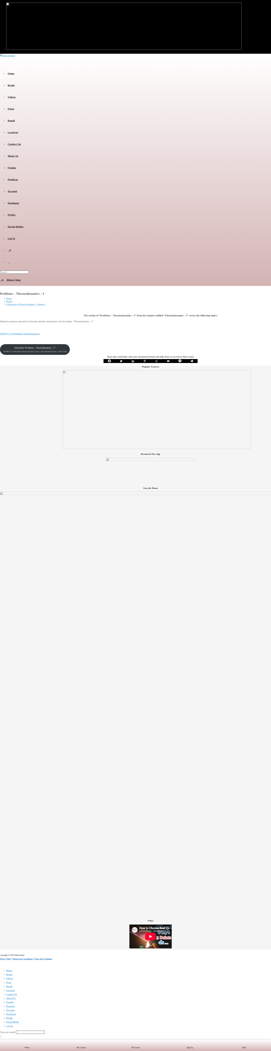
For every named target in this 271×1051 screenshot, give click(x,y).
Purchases (11, 1014)
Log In (9, 1026)
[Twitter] (121, 361)
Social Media (12, 1022)
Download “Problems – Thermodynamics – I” (35, 349)
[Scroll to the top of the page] (1, 964)
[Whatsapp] (156, 361)
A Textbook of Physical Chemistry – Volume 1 (25, 304)
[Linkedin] (133, 361)
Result (9, 986)
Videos (9, 978)
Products (10, 1006)
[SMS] (180, 361)
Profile (9, 1018)
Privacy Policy (5, 959)
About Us (11, 998)
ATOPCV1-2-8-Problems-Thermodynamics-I (20, 334)
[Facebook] (109, 361)
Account (10, 1010)
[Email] (168, 361)
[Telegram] (192, 361)
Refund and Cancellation (23, 959)
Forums (10, 1002)
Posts (8, 982)
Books (9, 974)
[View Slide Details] (157, 448)
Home (9, 970)
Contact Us (11, 994)
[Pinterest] (145, 361)
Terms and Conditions (43, 959)
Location (10, 990)
